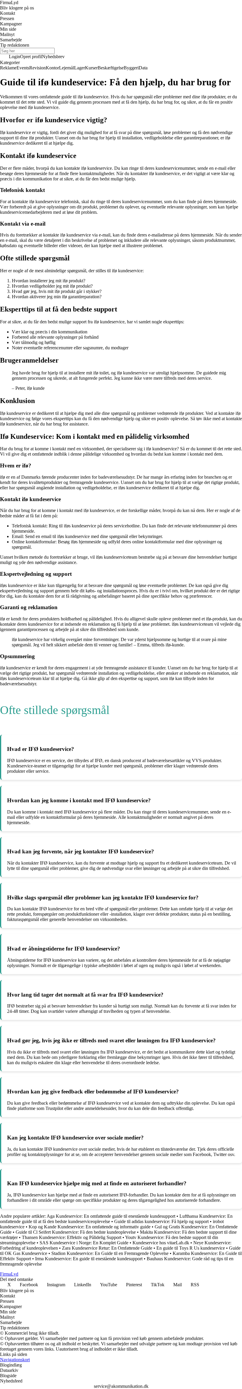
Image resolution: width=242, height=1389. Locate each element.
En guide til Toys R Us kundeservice (190, 1248)
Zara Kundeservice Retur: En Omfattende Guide (107, 1248)
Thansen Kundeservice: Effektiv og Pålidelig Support (71, 1237)
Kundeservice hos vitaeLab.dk (161, 1242)
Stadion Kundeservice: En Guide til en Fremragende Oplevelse (110, 1253)
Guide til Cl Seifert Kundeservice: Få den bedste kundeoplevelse (76, 1232)
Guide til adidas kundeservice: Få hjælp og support (161, 1221)
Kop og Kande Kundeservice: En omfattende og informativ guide (90, 1226)
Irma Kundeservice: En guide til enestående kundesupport (89, 1258)
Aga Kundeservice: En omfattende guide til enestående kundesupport (111, 1216)
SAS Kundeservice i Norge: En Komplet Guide (84, 1242)
